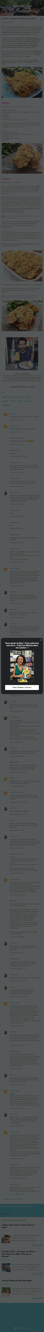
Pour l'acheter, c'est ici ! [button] (22, 687)
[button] (41, 640)
